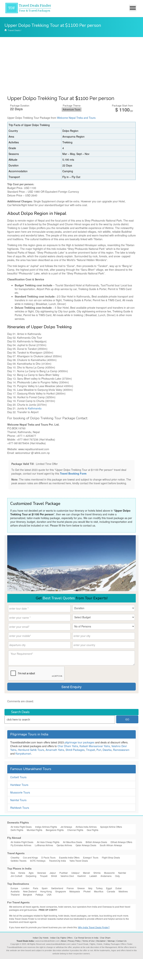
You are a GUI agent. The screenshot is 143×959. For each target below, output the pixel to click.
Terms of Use (88, 941)
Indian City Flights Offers (61, 938)
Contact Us (121, 941)
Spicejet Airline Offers (111, 826)
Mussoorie (109, 872)
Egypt (109, 888)
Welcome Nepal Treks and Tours (76, 118)
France (70, 888)
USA (49, 894)
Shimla (97, 872)
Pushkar (63, 872)
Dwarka (107, 750)
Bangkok (27, 894)
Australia (15, 891)
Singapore (60, 891)
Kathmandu (35, 408)
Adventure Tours (71, 109)
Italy (90, 888)
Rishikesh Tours (19, 807)
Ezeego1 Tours (90, 857)
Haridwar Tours (19, 785)
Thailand (15, 894)
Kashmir (81, 875)
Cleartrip (15, 857)
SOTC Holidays (37, 860)
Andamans (106, 875)
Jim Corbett (16, 875)
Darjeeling (31, 875)
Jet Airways (66, 826)
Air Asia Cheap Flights (48, 842)
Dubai (118, 888)
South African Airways (111, 845)
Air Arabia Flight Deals (22, 842)
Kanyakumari (23, 753)
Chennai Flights (75, 829)
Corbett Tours (18, 777)
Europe (14, 888)
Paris (35, 888)
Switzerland (57, 888)
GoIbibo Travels (18, 860)
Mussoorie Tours (20, 792)
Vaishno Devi (67, 875)
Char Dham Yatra (68, 746)
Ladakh (93, 875)
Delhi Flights (17, 829)
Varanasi (41, 872)
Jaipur (53, 872)
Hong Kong (46, 891)
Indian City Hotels (41, 938)
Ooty (117, 875)
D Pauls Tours (48, 857)
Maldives (123, 891)
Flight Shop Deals (111, 857)
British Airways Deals (96, 842)
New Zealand (30, 891)
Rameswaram (121, 750)
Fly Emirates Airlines (21, 845)
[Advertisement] (71, 65)
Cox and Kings (30, 857)
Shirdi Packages (75, 750)
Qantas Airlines (64, 845)
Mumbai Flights (34, 829)
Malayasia (74, 891)
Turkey (99, 888)
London (25, 888)
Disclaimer (101, 941)
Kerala (21, 872)
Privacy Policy (74, 941)
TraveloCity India (57, 860)
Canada (111, 891)
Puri (98, 750)
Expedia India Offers (69, 857)
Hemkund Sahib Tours (31, 750)
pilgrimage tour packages (79, 742)
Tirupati (90, 750)
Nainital (122, 872)
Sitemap (111, 941)
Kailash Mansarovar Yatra (95, 746)
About (63, 941)
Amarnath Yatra (55, 750)
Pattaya (39, 894)
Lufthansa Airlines (44, 845)
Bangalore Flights (55, 829)
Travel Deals (14, 30)
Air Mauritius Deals (72, 842)
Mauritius (98, 891)
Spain (45, 888)
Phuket (86, 891)
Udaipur (75, 872)
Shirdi (54, 875)
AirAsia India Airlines (86, 826)
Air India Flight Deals (21, 826)
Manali (86, 872)
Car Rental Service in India (86, 938)
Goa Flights (92, 829)
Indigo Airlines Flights (46, 826)
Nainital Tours (18, 800)
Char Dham (105, 938)
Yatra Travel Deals (78, 860)
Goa (13, 872)
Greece (81, 888)
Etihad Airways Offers (121, 842)
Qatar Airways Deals (86, 845)
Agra (31, 872)
